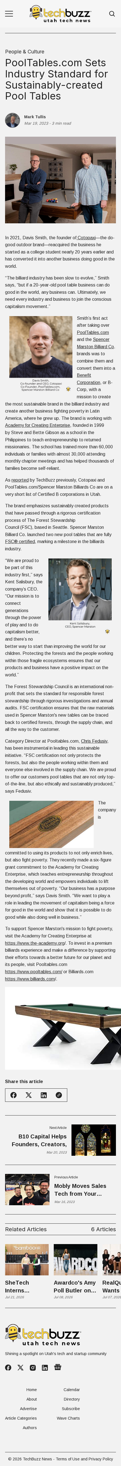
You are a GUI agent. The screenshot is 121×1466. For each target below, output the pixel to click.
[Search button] (112, 14)
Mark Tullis (35, 117)
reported (20, 480)
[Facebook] (8, 1368)
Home (31, 1390)
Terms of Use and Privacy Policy (84, 1459)
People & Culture (24, 51)
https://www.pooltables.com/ (33, 971)
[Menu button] (9, 14)
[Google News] (57, 1367)
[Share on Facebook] (13, 1095)
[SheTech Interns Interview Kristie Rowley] (27, 1259)
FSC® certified (20, 541)
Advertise (28, 1409)
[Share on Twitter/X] (29, 1095)
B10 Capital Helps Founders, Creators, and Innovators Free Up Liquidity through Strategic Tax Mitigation (39, 1140)
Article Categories (21, 1418)
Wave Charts (68, 1418)
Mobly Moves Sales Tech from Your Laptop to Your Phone (84, 1190)
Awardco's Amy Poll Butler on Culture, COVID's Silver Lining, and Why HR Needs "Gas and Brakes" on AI (75, 1287)
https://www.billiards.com (30, 979)
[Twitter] (20, 1368)
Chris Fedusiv (94, 741)
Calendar (72, 1390)
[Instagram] (33, 1368)
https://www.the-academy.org (34, 943)
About (31, 1399)
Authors (30, 1428)
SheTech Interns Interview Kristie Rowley (24, 1287)
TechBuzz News (37, 1459)
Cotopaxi (86, 237)
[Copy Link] (59, 1095)
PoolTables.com (93, 332)
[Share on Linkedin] (44, 1095)
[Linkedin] (45, 1368)
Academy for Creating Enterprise (37, 425)
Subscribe (71, 1409)
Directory (72, 1399)
